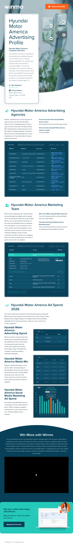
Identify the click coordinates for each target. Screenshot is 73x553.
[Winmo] (17, 8)
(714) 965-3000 (13, 88)
